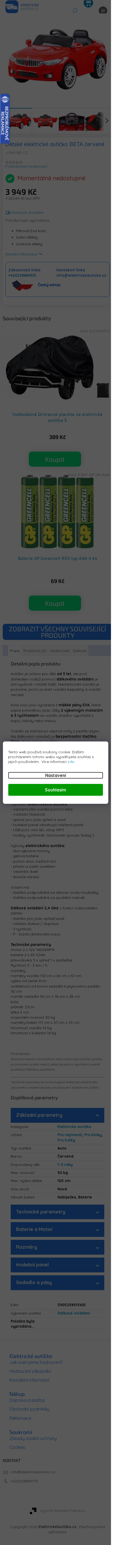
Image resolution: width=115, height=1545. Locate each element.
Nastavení (55, 775)
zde (71, 761)
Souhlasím (55, 790)
